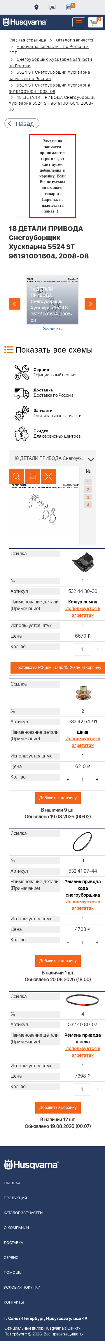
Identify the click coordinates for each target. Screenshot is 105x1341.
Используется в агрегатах (82, 612)
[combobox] (52, 458)
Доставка (36, 7)
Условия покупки (22, 1287)
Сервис (11, 1258)
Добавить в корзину (58, 798)
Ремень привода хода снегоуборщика (82, 888)
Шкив (83, 732)
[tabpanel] (52, 303)
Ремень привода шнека (82, 1038)
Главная (12, 1183)
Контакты (52, 7)
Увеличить (52, 328)
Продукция (15, 1198)
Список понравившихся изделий (68, 7)
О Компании (16, 1228)
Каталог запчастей (75, 40)
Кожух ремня (82, 601)
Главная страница (27, 40)
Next (90, 304)
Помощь (13, 1273)
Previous (14, 304)
